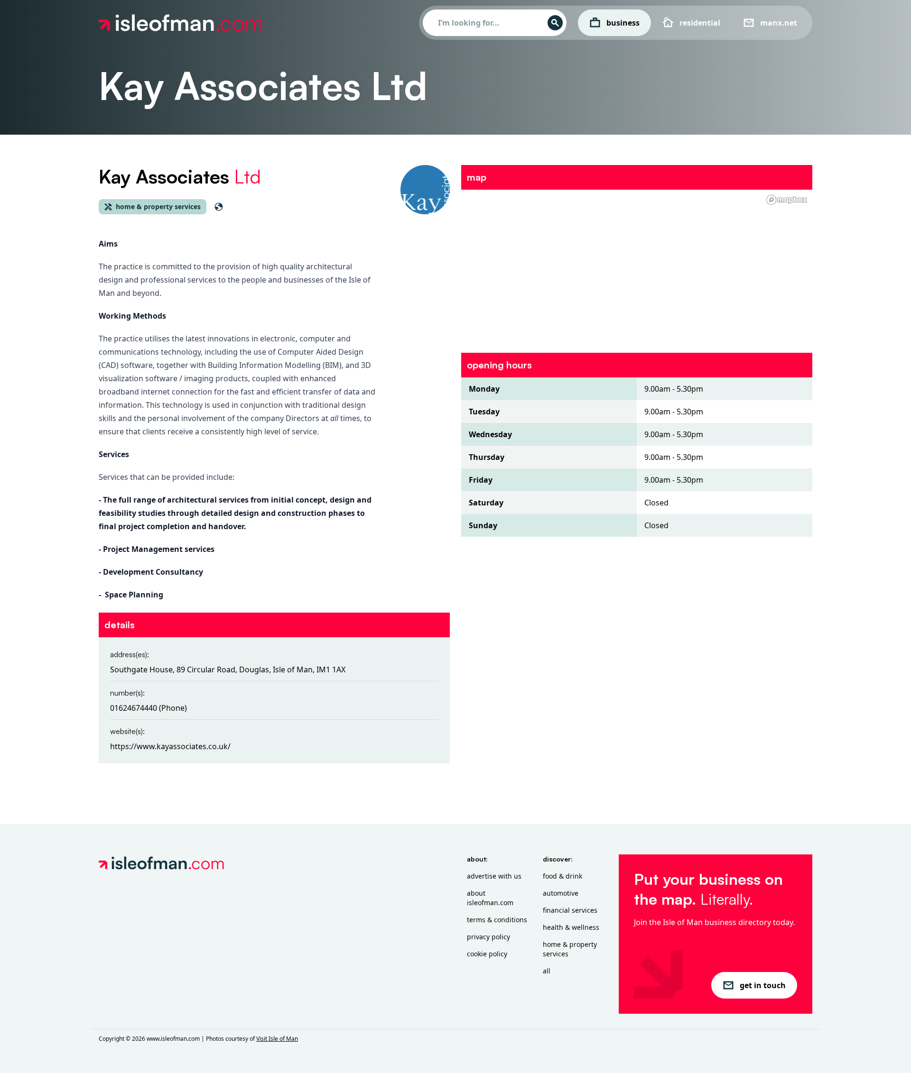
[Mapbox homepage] (787, 199)
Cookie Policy (487, 953)
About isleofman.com (490, 898)
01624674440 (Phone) (148, 708)
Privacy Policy (488, 936)
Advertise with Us (494, 875)
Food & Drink (562, 875)
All (546, 970)
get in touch (763, 985)
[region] (636, 265)
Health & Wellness (571, 927)
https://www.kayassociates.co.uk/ (170, 746)
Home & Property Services (570, 949)
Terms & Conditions (497, 919)
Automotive (560, 893)
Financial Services (570, 910)
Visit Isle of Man (277, 1039)
